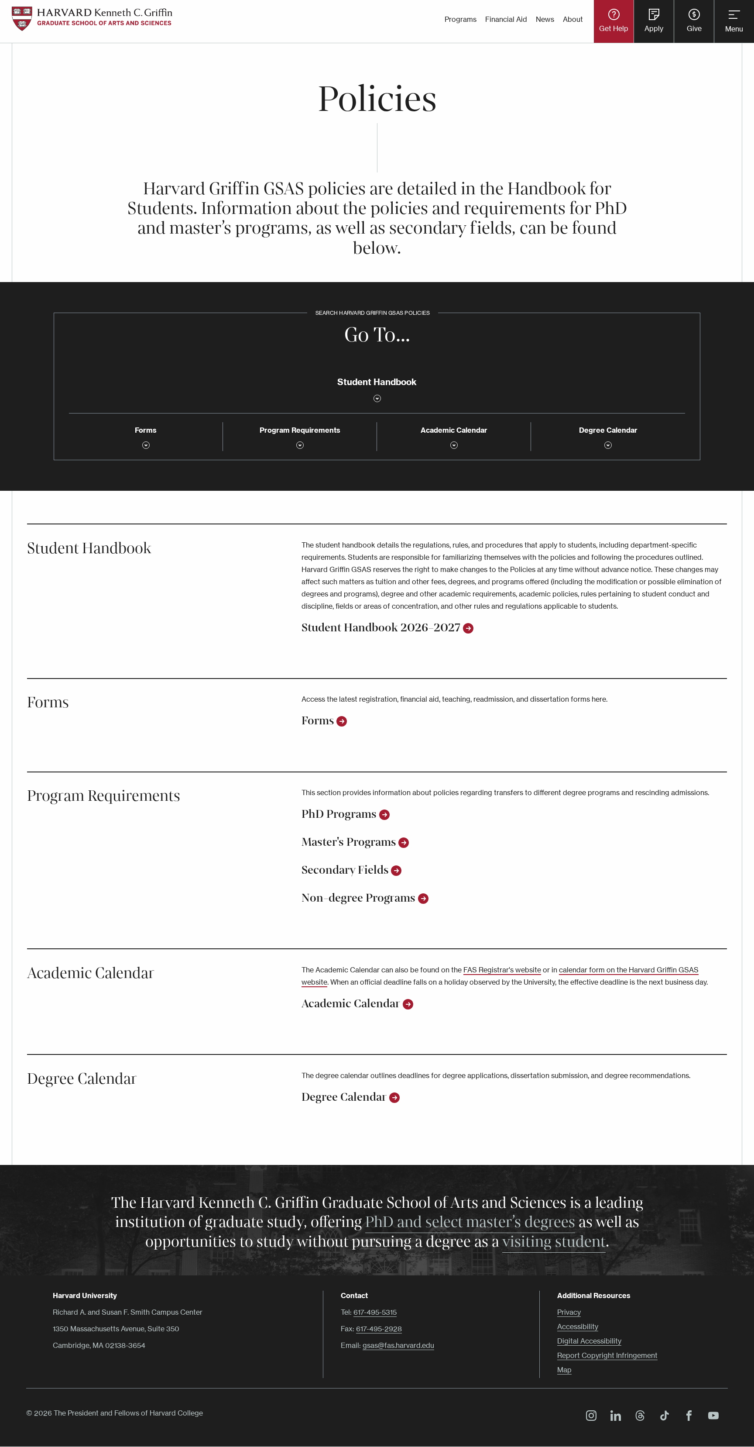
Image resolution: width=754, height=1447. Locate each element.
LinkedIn (613, 1417)
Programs (460, 19)
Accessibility (577, 1326)
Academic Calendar (90, 973)
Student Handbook (89, 548)
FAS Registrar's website (502, 969)
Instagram (589, 1417)
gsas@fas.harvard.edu (398, 1345)
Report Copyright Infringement (607, 1355)
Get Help (613, 28)
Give (694, 28)
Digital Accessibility (589, 1341)
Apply (653, 28)
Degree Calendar (82, 1078)
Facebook (687, 1417)
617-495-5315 (375, 1312)
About (573, 19)
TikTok (662, 1417)
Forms (48, 702)
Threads (638, 1417)
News (545, 19)
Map (564, 1369)
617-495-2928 (379, 1328)
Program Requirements (103, 796)
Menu (734, 28)
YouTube (711, 1417)
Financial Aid (506, 19)
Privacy (569, 1312)
